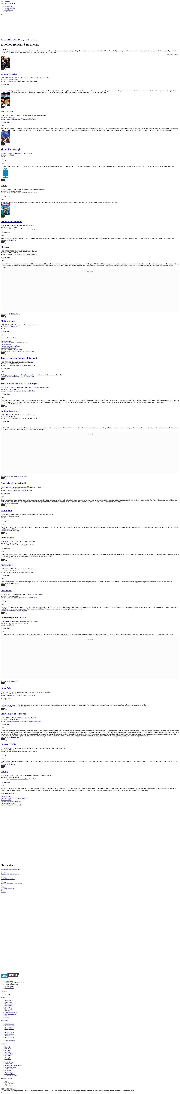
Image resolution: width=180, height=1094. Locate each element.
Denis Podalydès (36, 721)
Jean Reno (21, 490)
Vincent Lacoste (11, 721)
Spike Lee (12, 117)
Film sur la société (6, 344)
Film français (8, 1009)
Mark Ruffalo (31, 391)
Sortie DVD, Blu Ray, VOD (12, 1065)
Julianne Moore (11, 391)
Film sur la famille (6, 341)
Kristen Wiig (31, 695)
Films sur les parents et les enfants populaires (14, 343)
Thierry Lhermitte (12, 418)
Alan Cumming (11, 572)
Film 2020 (7, 1052)
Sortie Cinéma (8, 10)
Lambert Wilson (11, 81)
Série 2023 (7, 1059)
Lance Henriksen (23, 779)
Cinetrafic (4, 40)
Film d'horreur (8, 1007)
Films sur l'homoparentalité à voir (10, 346)
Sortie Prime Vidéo (10, 1067)
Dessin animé (8, 1000)
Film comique (8, 1004)
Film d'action (8, 1005)
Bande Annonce (9, 1069)
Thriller (6, 1017)
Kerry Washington (23, 119)
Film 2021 (7, 1050)
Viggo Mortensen (12, 779)
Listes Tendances (9, 1040)
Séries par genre (9, 1032)
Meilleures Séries (9, 8)
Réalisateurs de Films (10, 1075)
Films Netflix (8, 1070)
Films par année (9, 1025)
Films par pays (8, 1027)
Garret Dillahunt (21, 572)
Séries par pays (8, 1035)
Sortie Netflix (8, 1063)
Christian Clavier (12, 490)
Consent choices (9, 988)
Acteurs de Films (9, 1074)
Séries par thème (9, 1037)
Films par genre (9, 1024)
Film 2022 (7, 1049)
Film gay (7, 1010)
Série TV (7, 1016)
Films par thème (9, 1029)
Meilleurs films (8, 6)
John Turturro (33, 119)
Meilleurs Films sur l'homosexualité (11, 349)
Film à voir (7, 1057)
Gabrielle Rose (32, 598)
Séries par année (9, 1034)
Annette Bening (21, 391)
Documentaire (8, 1002)
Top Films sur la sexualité (8, 348)
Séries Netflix (8, 1072)
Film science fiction (10, 1014)
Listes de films (12, 40)
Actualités (7, 11)
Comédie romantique (10, 1012)
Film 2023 (7, 1047)
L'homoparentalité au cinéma (27, 40)
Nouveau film (8, 1054)
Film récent (7, 1055)
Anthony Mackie (12, 119)
